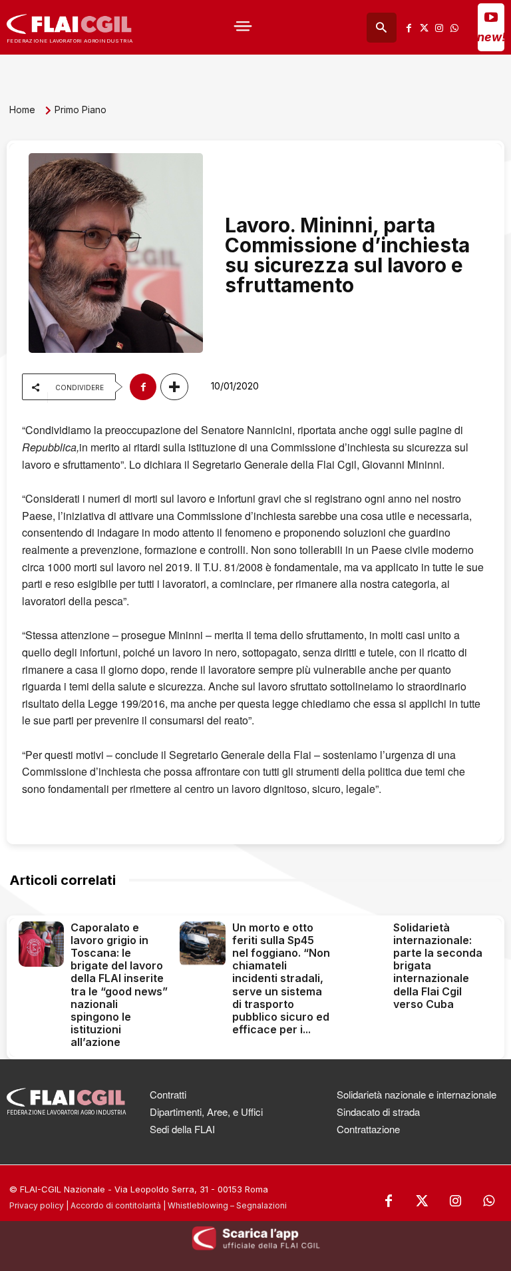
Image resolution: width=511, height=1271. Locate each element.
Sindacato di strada (378, 1112)
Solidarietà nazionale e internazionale (416, 1094)
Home (22, 109)
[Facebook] (409, 27)
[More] (174, 387)
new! (491, 37)
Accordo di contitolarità (116, 1205)
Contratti (168, 1094)
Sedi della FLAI (182, 1129)
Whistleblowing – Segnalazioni (227, 1205)
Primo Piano (80, 109)
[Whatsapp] (454, 27)
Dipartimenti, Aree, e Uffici (206, 1112)
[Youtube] (491, 17)
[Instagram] (438, 27)
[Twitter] (424, 27)
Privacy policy (36, 1205)
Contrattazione (368, 1129)
